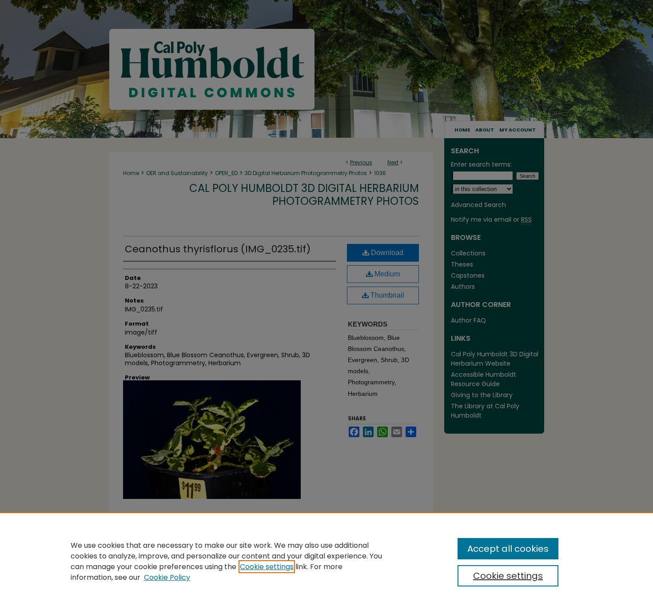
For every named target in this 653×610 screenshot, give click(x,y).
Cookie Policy (167, 577)
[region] (326, 561)
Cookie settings (267, 567)
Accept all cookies (508, 548)
